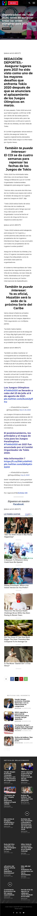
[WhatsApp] (26, 679)
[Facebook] (12, 679)
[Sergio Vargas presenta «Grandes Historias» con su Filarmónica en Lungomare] (9, 703)
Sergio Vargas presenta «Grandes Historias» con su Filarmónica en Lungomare (22, 702)
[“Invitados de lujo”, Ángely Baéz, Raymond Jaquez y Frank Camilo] (9, 729)
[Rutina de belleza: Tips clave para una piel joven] (9, 741)
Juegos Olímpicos (14, 100)
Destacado (18, 708)
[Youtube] (23, 913)
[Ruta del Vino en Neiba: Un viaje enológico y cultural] (10, 838)
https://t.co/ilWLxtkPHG (18, 461)
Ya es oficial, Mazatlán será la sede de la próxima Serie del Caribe (18, 301)
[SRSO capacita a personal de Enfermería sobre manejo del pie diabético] (9, 716)
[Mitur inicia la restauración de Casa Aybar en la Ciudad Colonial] (27, 838)
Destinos (6, 851)
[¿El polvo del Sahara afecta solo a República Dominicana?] (10, 860)
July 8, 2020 (25, 475)
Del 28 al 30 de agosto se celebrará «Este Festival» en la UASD (27, 893)
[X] (17, 679)
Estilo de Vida (19, 742)
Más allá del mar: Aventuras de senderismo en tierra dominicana (27, 870)
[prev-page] (5, 749)
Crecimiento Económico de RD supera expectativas (9, 892)
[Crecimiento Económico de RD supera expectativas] (10, 884)
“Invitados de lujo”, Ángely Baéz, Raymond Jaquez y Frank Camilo (24, 727)
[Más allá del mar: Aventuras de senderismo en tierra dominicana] (27, 860)
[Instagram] (17, 913)
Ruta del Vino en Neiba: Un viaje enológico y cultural (10, 846)
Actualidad (7, 875)
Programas (18, 730)
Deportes (6, 28)
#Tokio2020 (11, 390)
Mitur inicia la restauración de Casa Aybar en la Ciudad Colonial (27, 847)
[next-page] (8, 749)
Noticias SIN (22, 493)
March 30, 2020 (25, 410)
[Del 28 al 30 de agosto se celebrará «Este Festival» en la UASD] (27, 884)
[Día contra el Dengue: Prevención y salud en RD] (10, 813)
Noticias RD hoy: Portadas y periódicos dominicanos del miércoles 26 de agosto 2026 (26, 824)
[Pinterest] (21, 679)
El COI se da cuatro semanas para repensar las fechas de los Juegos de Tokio (18, 162)
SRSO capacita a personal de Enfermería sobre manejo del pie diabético (22, 715)
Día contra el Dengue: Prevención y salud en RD (9, 821)
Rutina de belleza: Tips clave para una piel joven (24, 739)
